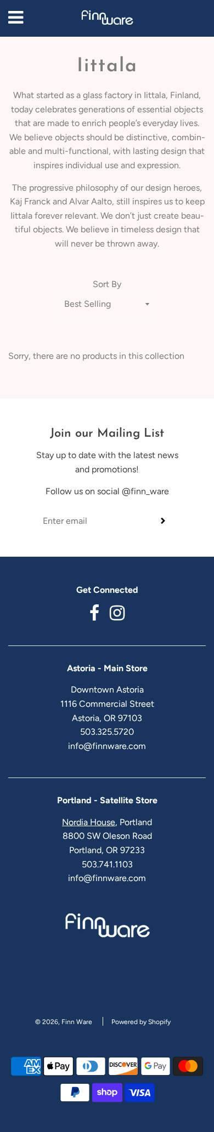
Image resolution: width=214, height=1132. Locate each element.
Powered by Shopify (141, 1022)
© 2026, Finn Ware (63, 1022)
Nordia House (88, 822)
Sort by (107, 284)
